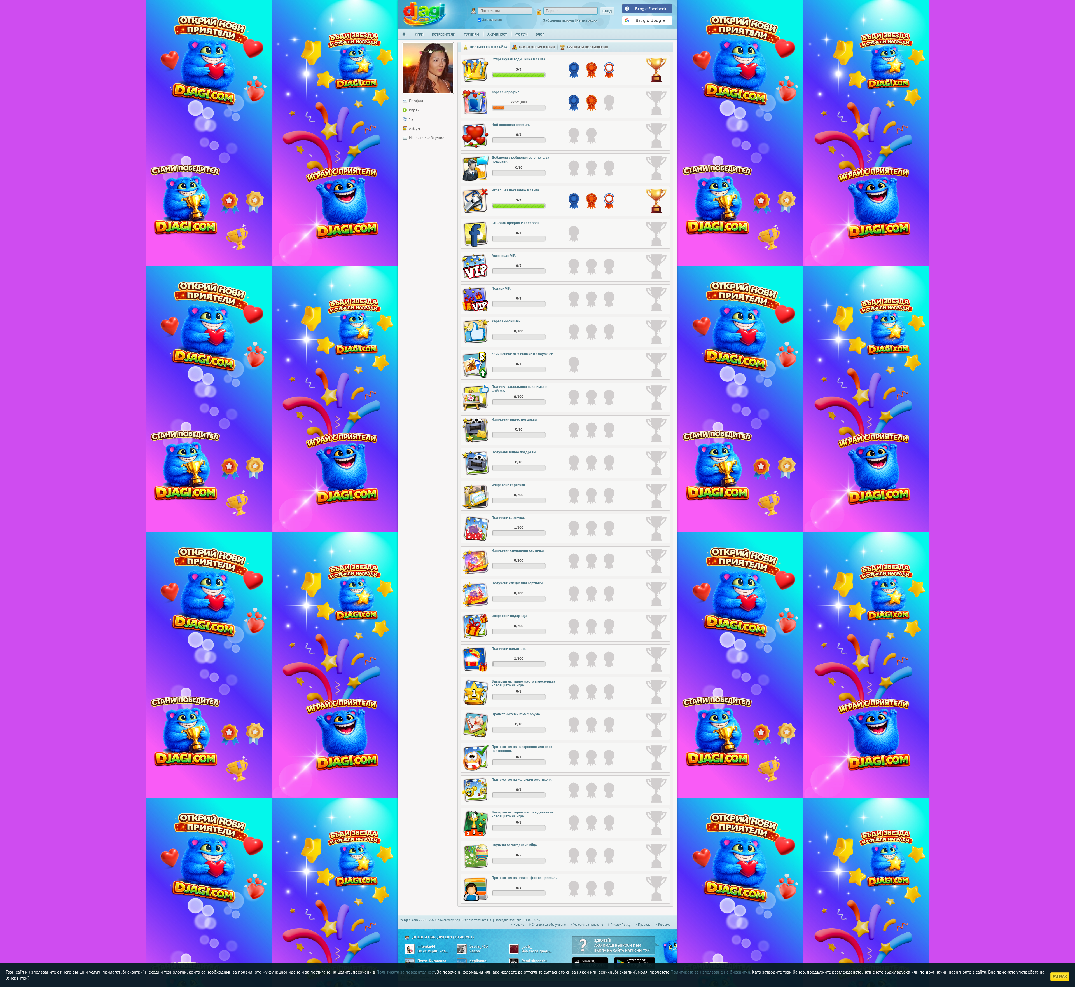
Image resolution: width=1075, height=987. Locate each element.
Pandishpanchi (534, 960)
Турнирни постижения (587, 47)
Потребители (443, 34)
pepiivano (478, 960)
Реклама (664, 924)
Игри (419, 34)
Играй (414, 109)
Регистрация (586, 20)
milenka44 (426, 946)
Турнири (471, 34)
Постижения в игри (537, 47)
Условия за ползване (588, 924)
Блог (540, 34)
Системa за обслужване (549, 924)
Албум (414, 128)
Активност (497, 34)
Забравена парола (558, 20)
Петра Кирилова (431, 960)
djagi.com (424, 14)
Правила (644, 924)
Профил (416, 100)
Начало (518, 924)
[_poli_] (514, 949)
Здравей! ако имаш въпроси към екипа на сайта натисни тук (622, 945)
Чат (412, 119)
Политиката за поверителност (405, 972)
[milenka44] (410, 949)
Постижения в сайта (488, 47)
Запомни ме (492, 20)
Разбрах (1060, 976)
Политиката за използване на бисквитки (710, 972)
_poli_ (527, 946)
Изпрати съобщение (426, 137)
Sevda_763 (478, 946)
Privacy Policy (620, 924)
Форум (521, 34)
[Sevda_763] (462, 949)
